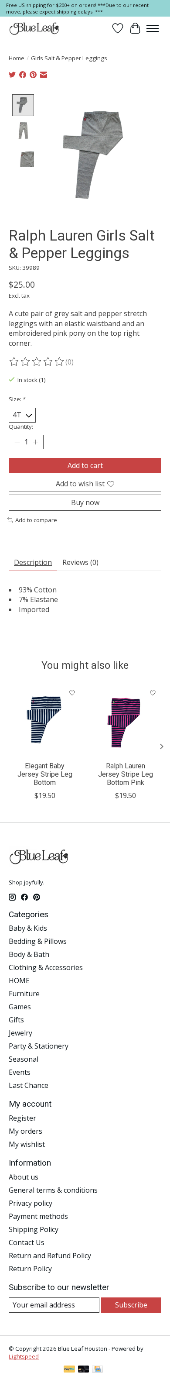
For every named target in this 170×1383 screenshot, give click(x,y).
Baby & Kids (28, 928)
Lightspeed (24, 1356)
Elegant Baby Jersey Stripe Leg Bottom (44, 774)
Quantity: (21, 426)
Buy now (85, 502)
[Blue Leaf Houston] (34, 28)
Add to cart (85, 465)
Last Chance (28, 1085)
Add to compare (36, 520)
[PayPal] (69, 1370)
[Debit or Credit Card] (83, 1370)
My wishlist (27, 1144)
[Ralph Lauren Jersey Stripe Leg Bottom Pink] (125, 721)
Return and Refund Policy (50, 1255)
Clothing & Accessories (46, 967)
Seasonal (23, 1059)
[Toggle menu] (152, 28)
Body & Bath (29, 954)
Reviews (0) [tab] (80, 562)
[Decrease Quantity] (17, 441)
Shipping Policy (33, 1229)
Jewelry (20, 1033)
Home (16, 58)
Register (22, 1118)
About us (23, 1177)
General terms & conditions (53, 1190)
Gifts (16, 1020)
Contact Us (26, 1242)
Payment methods (38, 1216)
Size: (17, 399)
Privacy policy (30, 1203)
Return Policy (30, 1268)
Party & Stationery (38, 1046)
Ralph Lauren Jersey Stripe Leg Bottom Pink (125, 774)
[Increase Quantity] (35, 441)
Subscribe (131, 1305)
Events (20, 1072)
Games (20, 1006)
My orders (25, 1131)
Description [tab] (33, 562)
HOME (19, 980)
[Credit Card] (97, 1370)
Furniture (24, 993)
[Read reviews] (37, 362)
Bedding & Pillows (38, 941)
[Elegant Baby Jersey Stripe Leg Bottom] (45, 721)
